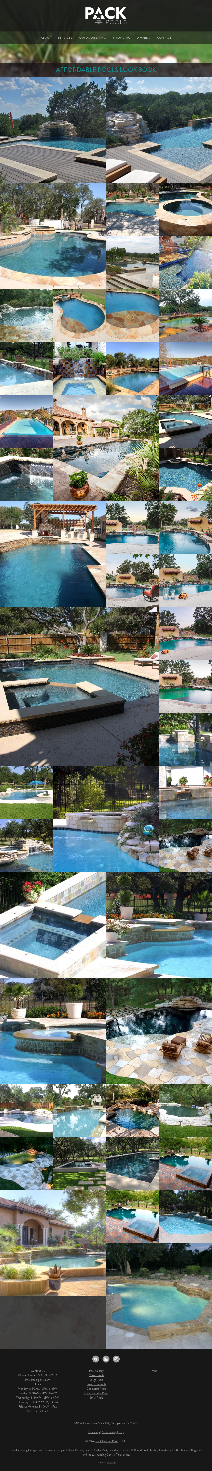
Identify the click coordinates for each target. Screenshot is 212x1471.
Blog (121, 1432)
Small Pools (96, 1397)
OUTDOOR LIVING (92, 38)
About (46, 38)
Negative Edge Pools (96, 1393)
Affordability (109, 1432)
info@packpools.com (37, 1380)
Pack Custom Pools (107, 1441)
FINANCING (121, 38)
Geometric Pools (96, 1389)
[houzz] (106, 1359)
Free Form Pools (96, 1384)
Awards (143, 38)
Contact (164, 38)
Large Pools (96, 1380)
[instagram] (116, 1359)
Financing (94, 1432)
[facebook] (95, 1359)
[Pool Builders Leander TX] (53, 236)
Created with (106, 1462)
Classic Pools (96, 1375)
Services (65, 38)
